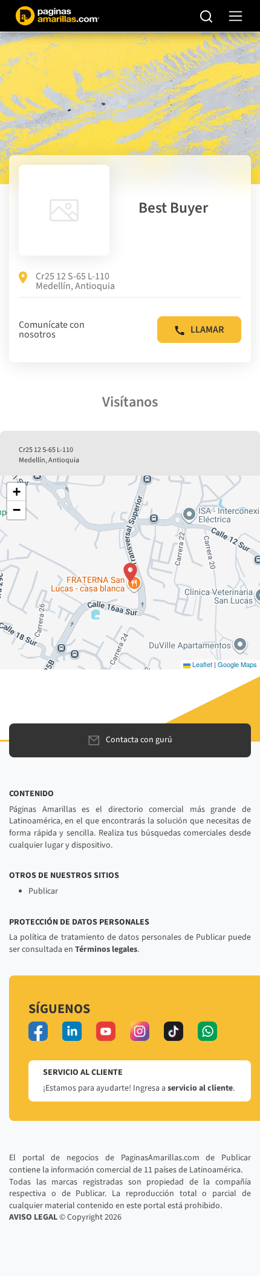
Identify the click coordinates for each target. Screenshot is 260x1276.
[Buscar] (206, 16)
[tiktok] (173, 1031)
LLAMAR (207, 329)
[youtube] (105, 1031)
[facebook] (38, 1031)
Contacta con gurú (139, 740)
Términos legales (106, 949)
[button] (130, 572)
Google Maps (237, 664)
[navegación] (235, 16)
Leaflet (201, 664)
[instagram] (139, 1031)
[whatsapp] (207, 1031)
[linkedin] (72, 1031)
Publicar (43, 891)
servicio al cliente (200, 1088)
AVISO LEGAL (33, 1217)
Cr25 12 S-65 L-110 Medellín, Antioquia (75, 281)
